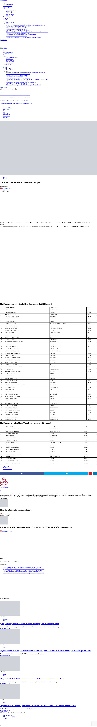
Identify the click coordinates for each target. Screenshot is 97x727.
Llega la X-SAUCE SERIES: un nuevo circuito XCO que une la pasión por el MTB (32, 679)
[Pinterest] (0, 46)
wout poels (5, 117)
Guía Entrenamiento (8, 4)
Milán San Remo (10, 12)
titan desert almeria (7, 469)
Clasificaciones (6, 7)
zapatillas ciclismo (7, 107)
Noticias (5, 3)
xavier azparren (6, 113)
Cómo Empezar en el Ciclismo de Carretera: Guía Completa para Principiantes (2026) (16, 103)
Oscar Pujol (6, 466)
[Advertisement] (48, 202)
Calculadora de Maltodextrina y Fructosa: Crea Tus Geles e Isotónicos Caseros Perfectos (27, 32)
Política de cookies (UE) (9, 717)
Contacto (5, 718)
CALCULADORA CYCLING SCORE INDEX (18, 30)
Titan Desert (6, 179)
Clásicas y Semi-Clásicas (12, 10)
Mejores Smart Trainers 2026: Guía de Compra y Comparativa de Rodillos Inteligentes (16, 97)
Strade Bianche (9, 11)
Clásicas (5, 8)
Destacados (5, 619)
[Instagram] (0, 45)
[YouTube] (0, 41)
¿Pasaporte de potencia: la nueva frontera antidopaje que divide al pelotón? (29, 624)
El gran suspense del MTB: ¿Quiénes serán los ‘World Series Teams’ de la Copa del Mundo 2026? (38, 706)
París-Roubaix (9, 15)
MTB (4, 674)
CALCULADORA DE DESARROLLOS (16, 36)
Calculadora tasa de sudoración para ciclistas (16, 29)
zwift (4, 106)
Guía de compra (7, 17)
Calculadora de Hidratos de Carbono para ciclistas (18, 26)
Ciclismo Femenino (7, 6)
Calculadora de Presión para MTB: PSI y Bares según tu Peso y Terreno (23, 37)
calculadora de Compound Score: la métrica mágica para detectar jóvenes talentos (25, 25)
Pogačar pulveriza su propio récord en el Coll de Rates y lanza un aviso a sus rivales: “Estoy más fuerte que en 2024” (45, 651)
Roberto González (4, 487)
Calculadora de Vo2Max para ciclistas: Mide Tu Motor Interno (21, 34)
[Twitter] (0, 44)
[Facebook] (0, 42)
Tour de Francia (10, 22)
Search (16, 561)
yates (4, 110)
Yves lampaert (6, 109)
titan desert (5, 467)
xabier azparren (6, 114)
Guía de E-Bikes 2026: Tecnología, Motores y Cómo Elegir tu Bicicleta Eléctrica (14, 100)
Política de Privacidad (8, 715)
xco (4, 112)
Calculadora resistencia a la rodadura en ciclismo (17, 33)
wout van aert (6, 116)
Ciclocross (5, 18)
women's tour (6, 118)
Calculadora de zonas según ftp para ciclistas (16, 27)
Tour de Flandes (10, 14)
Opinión (5, 19)
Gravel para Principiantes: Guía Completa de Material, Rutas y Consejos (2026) (22, 567)
